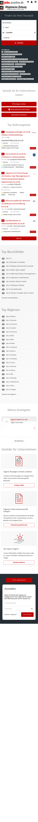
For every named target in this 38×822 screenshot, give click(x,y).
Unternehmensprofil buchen (19, 525)
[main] (19, 320)
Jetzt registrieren (19, 580)
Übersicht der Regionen (9, 394)
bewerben (32, 148)
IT (2, 51)
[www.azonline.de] (13, 8)
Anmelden (27, 615)
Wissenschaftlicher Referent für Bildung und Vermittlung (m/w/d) (15, 204)
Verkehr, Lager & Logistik (8, 56)
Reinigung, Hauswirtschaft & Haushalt (12, 54)
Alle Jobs (4, 137)
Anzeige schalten (19, 485)
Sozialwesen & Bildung (8, 64)
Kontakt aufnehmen (19, 562)
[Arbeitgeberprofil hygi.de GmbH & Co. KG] (6, 424)
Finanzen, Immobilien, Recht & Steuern (12, 66)
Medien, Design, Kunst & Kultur (10, 74)
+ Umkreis (6, 38)
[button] (34, 37)
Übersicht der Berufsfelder (10, 298)
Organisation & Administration (10, 61)
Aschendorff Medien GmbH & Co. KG (12, 140)
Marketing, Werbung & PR (8, 79)
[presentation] (28, 2)
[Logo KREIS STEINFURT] (34, 174)
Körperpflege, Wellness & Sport (25, 79)
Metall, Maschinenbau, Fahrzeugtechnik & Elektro (14, 59)
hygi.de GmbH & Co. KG (19, 419)
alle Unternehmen (19, 441)
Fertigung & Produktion (8, 69)
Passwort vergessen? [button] (10, 614)
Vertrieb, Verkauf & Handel (26, 61)
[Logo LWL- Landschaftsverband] (34, 201)
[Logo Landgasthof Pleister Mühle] (34, 154)
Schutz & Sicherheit (25, 74)
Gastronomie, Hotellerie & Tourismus (11, 76)
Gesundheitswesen (20, 64)
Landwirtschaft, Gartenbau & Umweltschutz (13, 71)
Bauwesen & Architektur (11, 51)
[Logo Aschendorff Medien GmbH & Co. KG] (34, 132)
